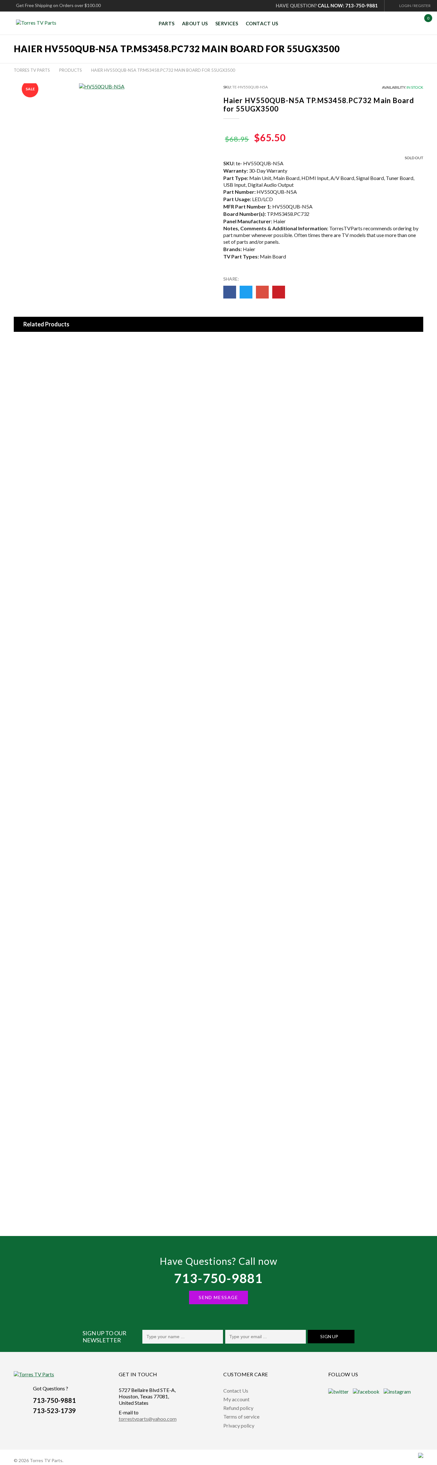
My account (236, 1399)
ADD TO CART (230, 435)
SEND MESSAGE (218, 1297)
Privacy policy (238, 1425)
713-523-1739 (54, 1410)
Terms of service (241, 1416)
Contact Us (235, 1390)
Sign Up (329, 1336)
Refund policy (238, 1408)
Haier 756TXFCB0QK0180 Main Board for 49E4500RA (79, 411)
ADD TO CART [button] (222, 377)
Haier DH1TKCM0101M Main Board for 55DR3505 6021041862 (80, 353)
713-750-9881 (218, 1278)
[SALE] (17, 343)
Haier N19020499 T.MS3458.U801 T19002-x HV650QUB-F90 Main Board (99, 1184)
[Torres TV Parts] (38, 23)
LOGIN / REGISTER (415, 5)
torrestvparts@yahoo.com (148, 1419)
